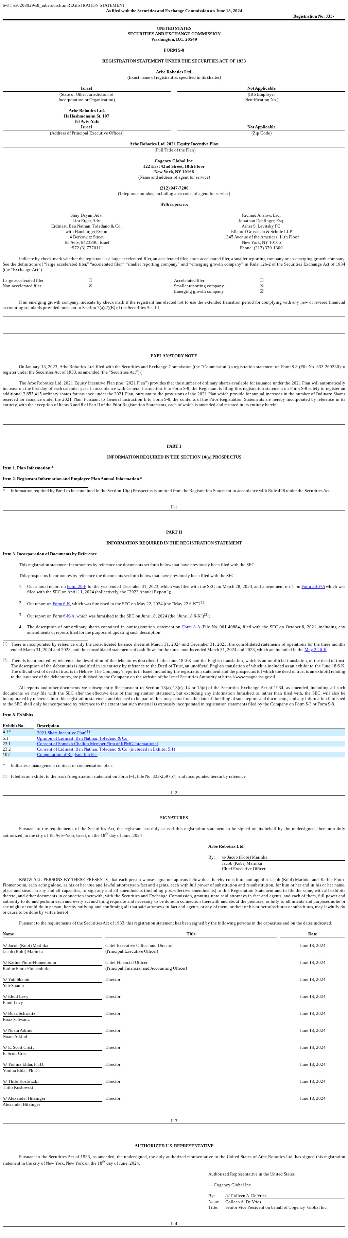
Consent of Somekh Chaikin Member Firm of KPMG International (97, 743)
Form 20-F (76, 586)
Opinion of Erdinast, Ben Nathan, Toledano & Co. (82, 738)
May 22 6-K (315, 649)
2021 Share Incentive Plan (63, 732)
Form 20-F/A (313, 586)
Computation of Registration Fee (67, 754)
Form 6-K (61, 603)
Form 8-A (191, 626)
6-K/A (68, 615)
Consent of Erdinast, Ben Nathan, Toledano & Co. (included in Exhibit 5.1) (106, 749)
